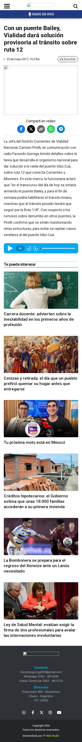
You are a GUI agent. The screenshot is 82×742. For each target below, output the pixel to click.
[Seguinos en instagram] (50, 712)
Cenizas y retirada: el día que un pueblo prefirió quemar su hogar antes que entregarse (40, 384)
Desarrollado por (41, 735)
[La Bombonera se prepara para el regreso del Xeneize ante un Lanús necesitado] (41, 536)
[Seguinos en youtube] (59, 712)
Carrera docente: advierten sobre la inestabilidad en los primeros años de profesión (39, 319)
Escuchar (70, 59)
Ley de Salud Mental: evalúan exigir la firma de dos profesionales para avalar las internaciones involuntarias (40, 630)
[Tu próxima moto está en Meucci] (41, 418)
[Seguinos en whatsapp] (23, 712)
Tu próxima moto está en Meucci (34, 442)
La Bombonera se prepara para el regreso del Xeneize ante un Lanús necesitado (36, 566)
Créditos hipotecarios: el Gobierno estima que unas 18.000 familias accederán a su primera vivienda (36, 501)
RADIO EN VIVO (43, 14)
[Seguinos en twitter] (41, 712)
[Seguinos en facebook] (32, 712)
